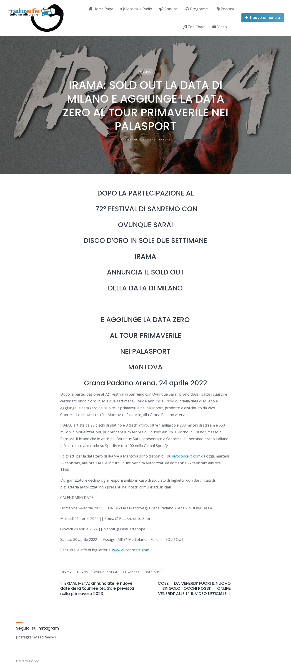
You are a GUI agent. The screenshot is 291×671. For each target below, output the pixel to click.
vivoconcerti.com (186, 456)
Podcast (227, 8)
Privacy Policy (27, 660)
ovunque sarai (105, 572)
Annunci (170, 8)
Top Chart (196, 26)
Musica (145, 71)
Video (221, 26)
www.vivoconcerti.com (130, 549)
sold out (152, 572)
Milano (82, 572)
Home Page (103, 8)
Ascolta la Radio (138, 8)
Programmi (199, 8)
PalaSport (131, 572)
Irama (66, 572)
